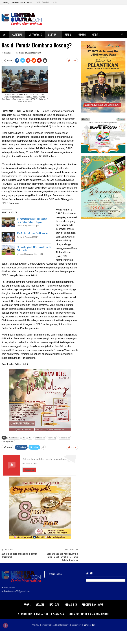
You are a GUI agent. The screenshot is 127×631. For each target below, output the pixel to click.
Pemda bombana (64, 438)
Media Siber (70, 604)
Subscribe (29, 470)
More (95, 35)
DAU (30, 438)
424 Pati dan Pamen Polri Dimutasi (32, 233)
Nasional (17, 35)
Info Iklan (55, 2)
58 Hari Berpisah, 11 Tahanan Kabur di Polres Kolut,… (34, 248)
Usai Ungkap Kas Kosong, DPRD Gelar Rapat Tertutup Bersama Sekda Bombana (62, 557)
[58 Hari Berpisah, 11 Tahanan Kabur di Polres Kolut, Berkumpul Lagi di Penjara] (8, 250)
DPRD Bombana (40, 438)
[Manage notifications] (5, 625)
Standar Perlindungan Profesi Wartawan (41, 614)
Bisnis (68, 35)
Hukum (82, 35)
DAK (24, 438)
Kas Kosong (52, 438)
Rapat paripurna (8, 441)
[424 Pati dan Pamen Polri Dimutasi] (8, 237)
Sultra (52, 35)
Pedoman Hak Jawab (92, 604)
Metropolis (35, 35)
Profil (37, 2)
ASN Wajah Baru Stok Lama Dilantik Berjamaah (19, 555)
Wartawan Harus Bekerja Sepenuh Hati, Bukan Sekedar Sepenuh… (32, 220)
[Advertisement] (103, 241)
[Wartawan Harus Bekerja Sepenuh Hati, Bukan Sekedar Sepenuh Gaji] (8, 222)
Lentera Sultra (55, 574)
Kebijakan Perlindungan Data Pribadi (89, 614)
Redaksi (45, 2)
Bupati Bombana (14, 438)
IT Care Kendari (88, 625)
